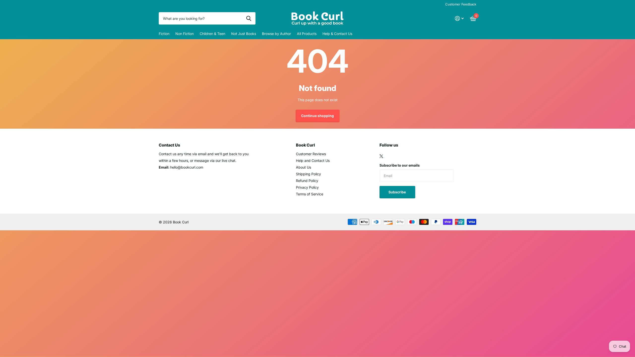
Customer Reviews (311, 154)
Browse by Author (276, 33)
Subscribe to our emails (400, 165)
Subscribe (397, 192)
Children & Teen (212, 33)
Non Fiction (184, 33)
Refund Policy (307, 180)
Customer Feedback (460, 4)
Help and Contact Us (313, 160)
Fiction (164, 33)
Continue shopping (317, 116)
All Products (307, 33)
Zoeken (248, 18)
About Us (303, 167)
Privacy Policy (307, 187)
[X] (381, 156)
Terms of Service (309, 194)
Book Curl (305, 145)
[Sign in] (459, 18)
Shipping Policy (308, 174)
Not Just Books (243, 33)
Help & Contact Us (337, 33)
